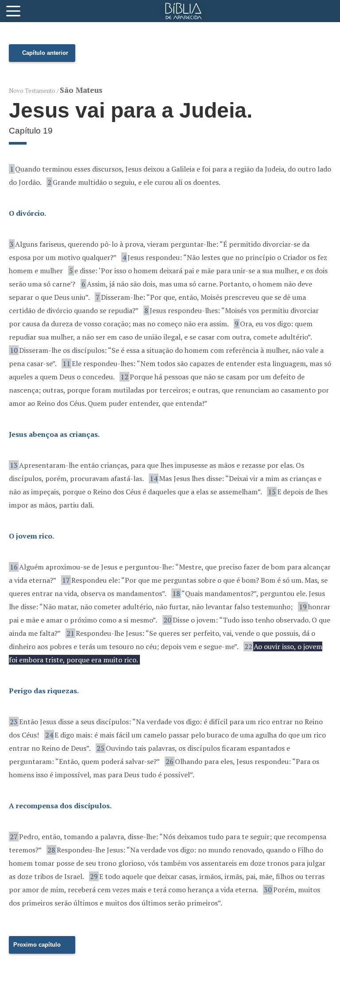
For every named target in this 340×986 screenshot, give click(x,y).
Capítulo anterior (45, 53)
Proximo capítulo (37, 944)
